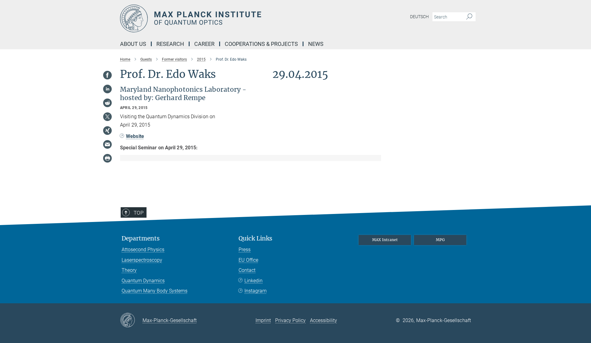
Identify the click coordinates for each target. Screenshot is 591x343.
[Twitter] (107, 116)
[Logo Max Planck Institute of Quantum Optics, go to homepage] (235, 18)
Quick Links (255, 238)
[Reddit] (107, 102)
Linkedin (253, 281)
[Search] (469, 17)
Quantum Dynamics (143, 281)
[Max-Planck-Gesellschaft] (131, 320)
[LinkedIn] (107, 89)
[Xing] (107, 130)
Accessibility (323, 320)
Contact (247, 270)
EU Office (248, 260)
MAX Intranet (385, 239)
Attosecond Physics (143, 249)
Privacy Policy (290, 320)
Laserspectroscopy (142, 260)
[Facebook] (107, 75)
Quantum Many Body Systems (154, 291)
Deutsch (419, 16)
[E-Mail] (107, 144)
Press (245, 249)
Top (138, 213)
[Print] (107, 158)
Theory (129, 270)
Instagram (255, 291)
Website (135, 136)
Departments (141, 238)
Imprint (263, 320)
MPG (440, 239)
